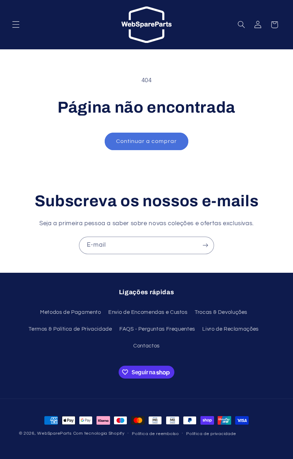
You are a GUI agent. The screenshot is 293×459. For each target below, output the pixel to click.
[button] (16, 24)
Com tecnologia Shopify (99, 433)
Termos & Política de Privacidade (70, 329)
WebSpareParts (54, 433)
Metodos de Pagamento (70, 312)
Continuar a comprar (146, 141)
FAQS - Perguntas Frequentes (157, 329)
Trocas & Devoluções (221, 312)
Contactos (146, 346)
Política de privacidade (211, 434)
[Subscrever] (205, 245)
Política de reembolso (155, 434)
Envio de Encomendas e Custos (148, 312)
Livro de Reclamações (230, 329)
